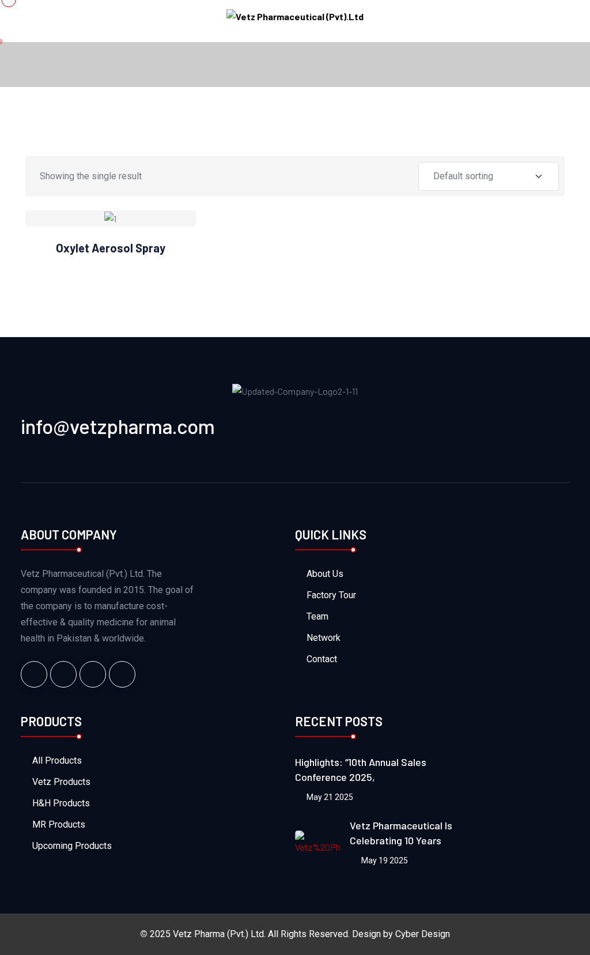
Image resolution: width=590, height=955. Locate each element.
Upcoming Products (72, 845)
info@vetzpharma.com (118, 426)
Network (324, 637)
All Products (57, 760)
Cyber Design (422, 933)
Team (317, 616)
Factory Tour (331, 595)
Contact (322, 659)
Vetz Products (61, 781)
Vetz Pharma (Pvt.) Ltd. (219, 933)
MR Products (58, 824)
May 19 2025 (384, 860)
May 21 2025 (329, 797)
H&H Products (61, 803)
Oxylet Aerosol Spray (110, 248)
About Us (325, 573)
